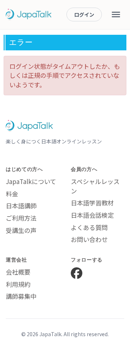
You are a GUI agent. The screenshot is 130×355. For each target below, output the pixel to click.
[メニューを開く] (116, 14)
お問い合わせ (89, 239)
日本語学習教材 (92, 202)
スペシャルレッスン (95, 186)
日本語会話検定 (92, 215)
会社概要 (18, 271)
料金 (12, 193)
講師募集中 (21, 296)
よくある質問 (89, 227)
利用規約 (18, 284)
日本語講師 (21, 205)
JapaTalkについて (31, 181)
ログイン (84, 14)
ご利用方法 (21, 217)
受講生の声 (21, 230)
